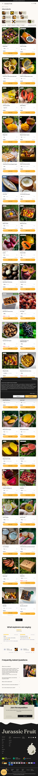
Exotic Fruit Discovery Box (25, 164)
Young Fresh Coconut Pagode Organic (10, 164)
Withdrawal (28, 769)
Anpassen (18, 396)
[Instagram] (31, 737)
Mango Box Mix (5, 370)
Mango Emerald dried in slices (25, 370)
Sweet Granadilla (23, 46)
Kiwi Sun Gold (22, 517)
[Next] (37, 643)
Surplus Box (22, 575)
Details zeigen (32, 393)
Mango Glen (22, 400)
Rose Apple (22, 311)
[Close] (6, 769)
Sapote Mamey (23, 105)
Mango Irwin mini (23, 223)
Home (3, 6)
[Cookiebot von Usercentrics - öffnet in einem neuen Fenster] (32, 379)
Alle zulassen (31, 396)
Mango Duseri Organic (7, 429)
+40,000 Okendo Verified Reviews (17, 758)
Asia (9, 25)
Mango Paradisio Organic (24, 134)
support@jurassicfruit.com (17, 737)
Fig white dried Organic (7, 340)
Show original (15, 643)
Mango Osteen (5, 223)
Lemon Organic (6, 517)
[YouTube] (33, 737)
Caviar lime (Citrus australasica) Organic (27, 546)
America (13, 25)
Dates (3, 745)
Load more (19, 619)
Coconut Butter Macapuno (25, 194)
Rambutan (22, 488)
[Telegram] (35, 737)
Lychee (4, 252)
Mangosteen (5, 46)
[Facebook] (28, 737)
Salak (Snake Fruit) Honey (7, 282)
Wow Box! (4, 605)
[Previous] (1, 643)
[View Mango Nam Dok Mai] (16, 649)
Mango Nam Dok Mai (6, 458)
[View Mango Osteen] (32, 649)
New (2, 753)
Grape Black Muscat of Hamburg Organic (24, 341)
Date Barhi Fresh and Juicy (8, 311)
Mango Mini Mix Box (6, 400)
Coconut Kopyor (6, 546)
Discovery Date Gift (23, 605)
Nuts (2, 747)
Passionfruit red (23, 282)
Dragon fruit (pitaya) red (7, 488)
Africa (18, 25)
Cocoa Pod (5, 194)
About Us (10, 740)
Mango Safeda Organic (24, 429)
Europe (23, 25)
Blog (9, 745)
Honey (3, 751)
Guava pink (22, 458)
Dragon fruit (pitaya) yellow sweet (26, 76)
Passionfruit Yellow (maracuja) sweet (9, 76)
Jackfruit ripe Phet (6, 105)
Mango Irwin (5, 134)
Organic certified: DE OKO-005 (8, 758)
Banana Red (5, 576)
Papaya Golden (23, 252)
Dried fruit (3, 749)
